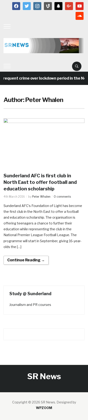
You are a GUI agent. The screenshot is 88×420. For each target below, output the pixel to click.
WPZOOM (44, 408)
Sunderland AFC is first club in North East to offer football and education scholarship (40, 182)
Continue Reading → (26, 260)
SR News (44, 376)
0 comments (62, 196)
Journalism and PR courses (30, 305)
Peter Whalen (41, 196)
